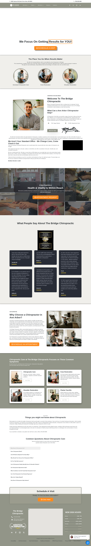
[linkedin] (80, 5)
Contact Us (55, 5)
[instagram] (76, 5)
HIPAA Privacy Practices (57, 540)
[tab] (25, 448)
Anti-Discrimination (22, 540)
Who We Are (25, 5)
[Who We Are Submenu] (28, 5)
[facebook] (69, 5)
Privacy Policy (68, 540)
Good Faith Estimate (33, 540)
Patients (32, 5)
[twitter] (73, 5)
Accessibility (13, 540)
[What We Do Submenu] (43, 5)
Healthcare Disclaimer (45, 540)
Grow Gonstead (45, 538)
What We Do (40, 5)
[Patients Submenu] (35, 5)
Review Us (48, 5)
